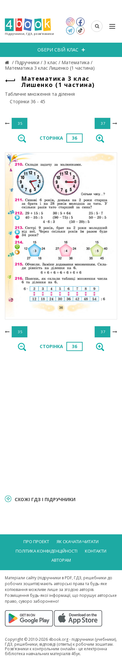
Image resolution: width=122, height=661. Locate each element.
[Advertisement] (61, 422)
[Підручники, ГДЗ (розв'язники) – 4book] (8, 62)
